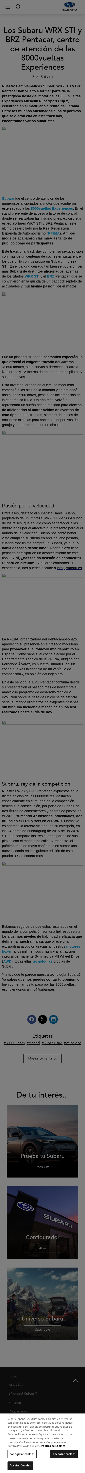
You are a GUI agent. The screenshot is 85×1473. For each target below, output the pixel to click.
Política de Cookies (53, 1446)
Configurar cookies (22, 1454)
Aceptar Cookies (20, 1465)
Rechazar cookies (64, 1454)
